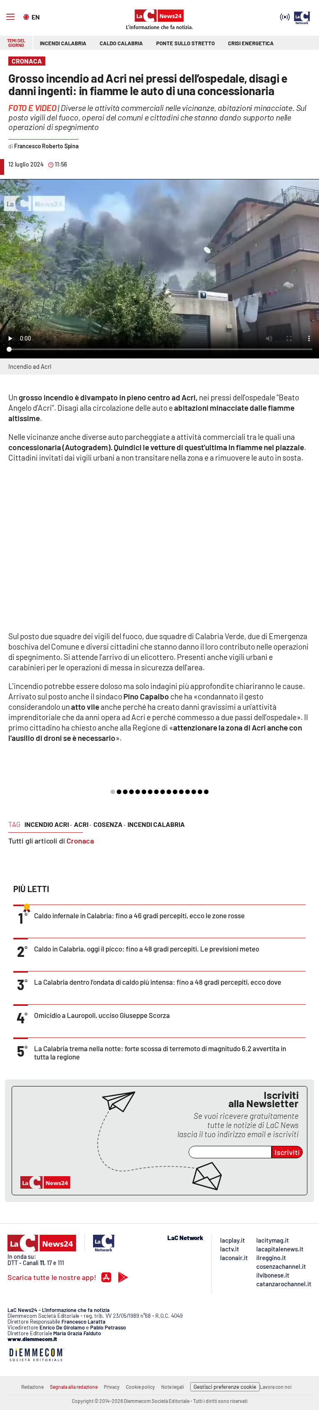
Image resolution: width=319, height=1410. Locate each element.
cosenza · (109, 824)
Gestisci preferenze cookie (225, 1386)
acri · (82, 824)
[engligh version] (27, 16)
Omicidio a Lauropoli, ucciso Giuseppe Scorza (102, 1015)
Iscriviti (287, 1152)
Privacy (112, 1387)
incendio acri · (48, 824)
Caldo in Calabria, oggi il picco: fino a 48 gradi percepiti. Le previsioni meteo (146, 948)
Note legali (172, 1387)
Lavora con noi (276, 1387)
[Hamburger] (10, 17)
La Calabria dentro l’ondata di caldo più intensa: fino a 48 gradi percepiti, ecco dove (157, 982)
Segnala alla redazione (74, 1387)
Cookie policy (140, 1387)
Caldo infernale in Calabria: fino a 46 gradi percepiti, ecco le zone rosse (139, 915)
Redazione (32, 1387)
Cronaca (80, 840)
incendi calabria (156, 824)
